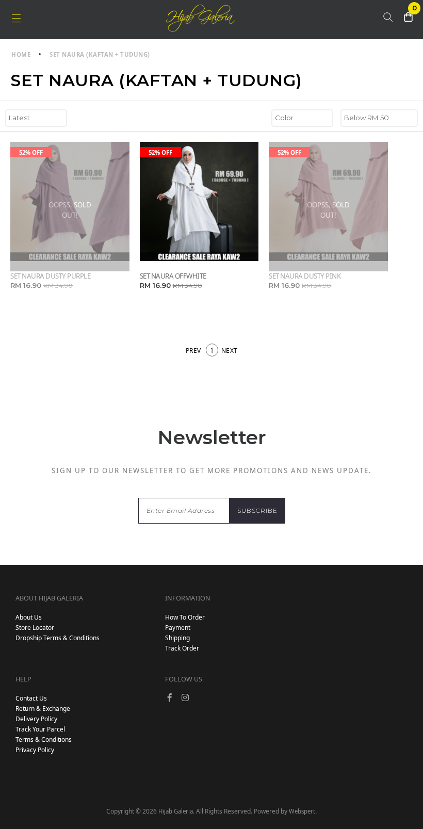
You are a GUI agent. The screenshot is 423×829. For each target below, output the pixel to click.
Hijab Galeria (175, 811)
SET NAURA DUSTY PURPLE (50, 276)
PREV (193, 350)
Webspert (302, 811)
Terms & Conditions (43, 739)
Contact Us (31, 698)
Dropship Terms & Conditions (57, 637)
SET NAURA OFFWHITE (173, 276)
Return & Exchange (42, 708)
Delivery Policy (36, 718)
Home (20, 54)
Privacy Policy (34, 749)
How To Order (185, 617)
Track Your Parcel (40, 729)
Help (23, 679)
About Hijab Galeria (49, 598)
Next (229, 350)
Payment (177, 627)
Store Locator (34, 627)
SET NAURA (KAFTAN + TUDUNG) (100, 54)
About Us (28, 617)
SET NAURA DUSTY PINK (304, 276)
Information (187, 598)
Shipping (177, 637)
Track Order (182, 648)
